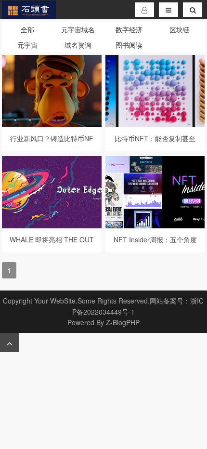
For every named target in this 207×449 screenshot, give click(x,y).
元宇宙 (27, 45)
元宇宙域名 (78, 29)
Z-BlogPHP (123, 322)
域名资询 (78, 45)
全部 (27, 29)
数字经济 (129, 29)
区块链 (179, 29)
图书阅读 (129, 45)
